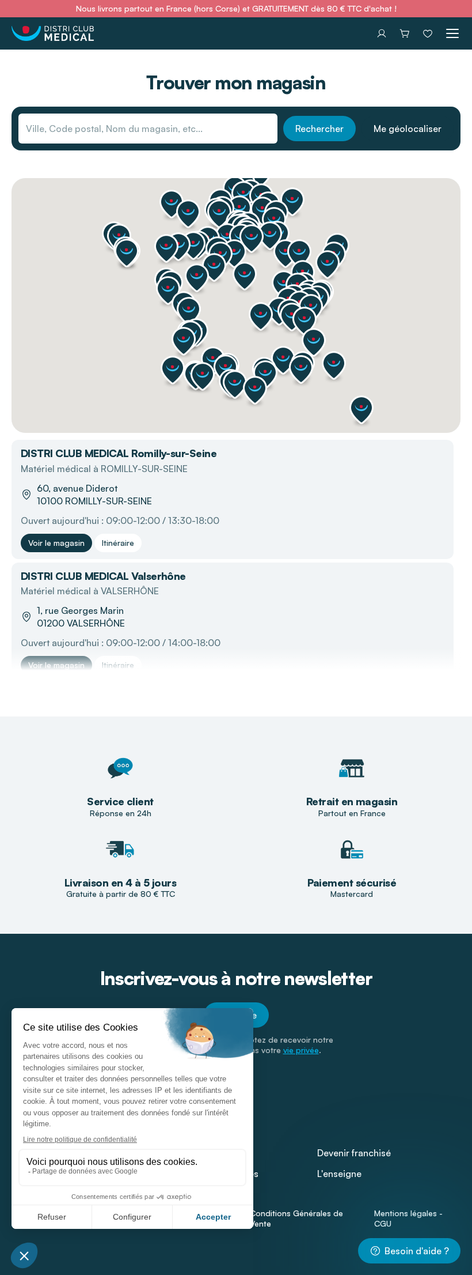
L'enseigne (339, 1173)
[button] (361, 410)
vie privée (301, 1050)
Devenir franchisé (354, 1153)
